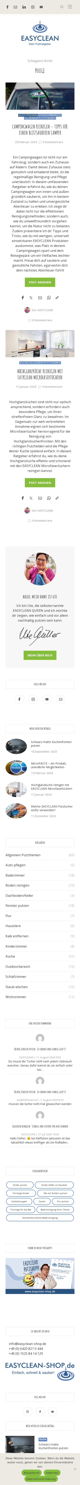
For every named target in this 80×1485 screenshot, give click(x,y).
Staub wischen (17, 987)
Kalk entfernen (17, 936)
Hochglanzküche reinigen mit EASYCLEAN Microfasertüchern (40, 374)
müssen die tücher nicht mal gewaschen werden (40, 1104)
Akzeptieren (32, 1472)
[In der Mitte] (69, 7)
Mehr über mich (40, 655)
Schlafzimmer (16, 976)
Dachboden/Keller (19, 895)
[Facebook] (7, 7)
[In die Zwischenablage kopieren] (57, 298)
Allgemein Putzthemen (40, 118)
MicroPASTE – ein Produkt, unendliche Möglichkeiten (49, 765)
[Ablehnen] (75, 1469)
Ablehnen (52, 1472)
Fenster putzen (17, 905)
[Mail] (15, 7)
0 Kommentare (53, 142)
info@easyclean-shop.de (27, 1343)
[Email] (40, 298)
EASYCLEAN (45, 310)
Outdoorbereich (49, 115)
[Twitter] (30, 298)
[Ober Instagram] (33, 7)
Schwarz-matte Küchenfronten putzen (51, 744)
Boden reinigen (17, 885)
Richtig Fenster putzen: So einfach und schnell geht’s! (40, 1049)
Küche (24, 362)
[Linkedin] (24, 7)
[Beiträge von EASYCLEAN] (27, 309)
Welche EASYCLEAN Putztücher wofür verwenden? (52, 808)
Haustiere (13, 926)
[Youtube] (41, 7)
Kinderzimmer (16, 946)
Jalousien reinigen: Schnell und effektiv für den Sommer (40, 1126)
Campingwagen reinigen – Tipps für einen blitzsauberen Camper (40, 129)
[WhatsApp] (49, 298)
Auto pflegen (28, 115)
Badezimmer (15, 875)
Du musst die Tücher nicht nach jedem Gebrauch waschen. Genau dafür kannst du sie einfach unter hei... (40, 1065)
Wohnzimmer (16, 997)
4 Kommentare (52, 387)
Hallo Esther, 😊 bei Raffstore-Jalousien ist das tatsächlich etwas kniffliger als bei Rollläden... (40, 1140)
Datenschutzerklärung (41, 1478)
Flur (8, 916)
